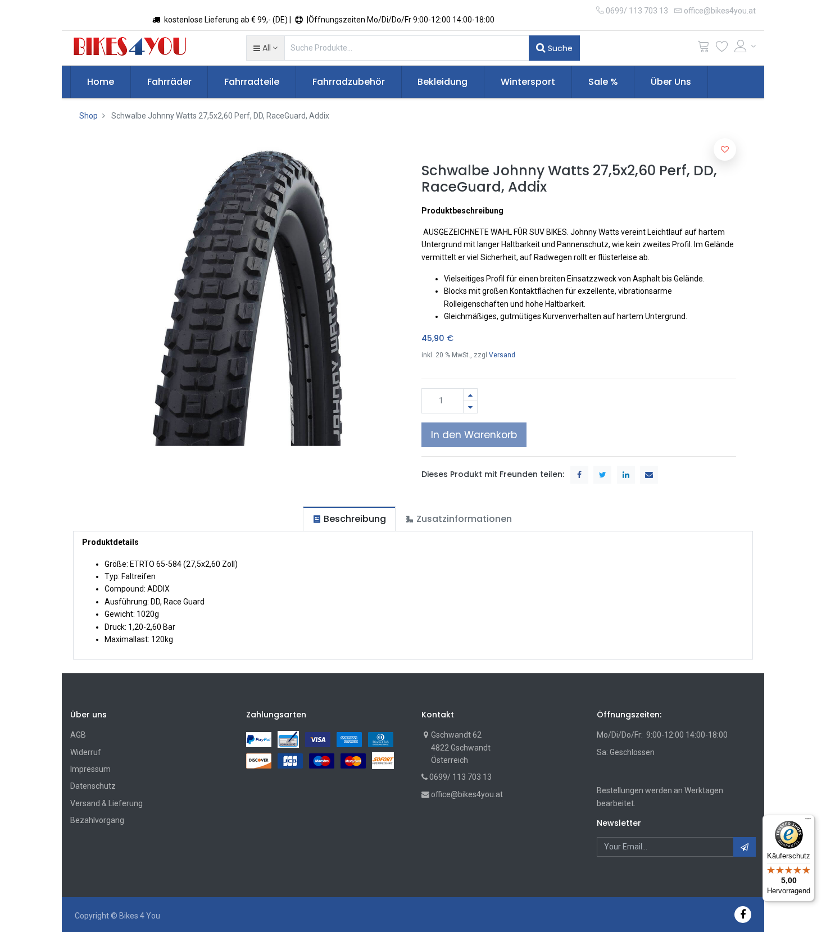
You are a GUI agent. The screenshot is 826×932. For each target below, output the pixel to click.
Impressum (90, 769)
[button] (265, 47)
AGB (78, 734)
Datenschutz (93, 785)
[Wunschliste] (722, 48)
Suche (559, 48)
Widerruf (85, 752)
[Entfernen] (470, 407)
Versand (502, 355)
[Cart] (703, 48)
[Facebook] (743, 914)
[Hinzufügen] (470, 395)
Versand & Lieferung (106, 803)
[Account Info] (745, 46)
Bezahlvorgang (97, 820)
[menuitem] (100, 82)
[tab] (349, 518)
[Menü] (808, 821)
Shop (88, 115)
